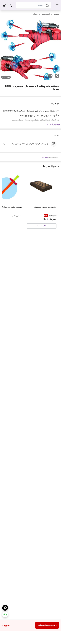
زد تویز (56, 14)
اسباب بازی (46, 14)
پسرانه (35, 14)
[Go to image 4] (2, 77)
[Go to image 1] (8, 77)
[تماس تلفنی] (5, 608)
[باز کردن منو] (56, 5)
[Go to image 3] (4, 77)
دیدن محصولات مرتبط (47, 625)
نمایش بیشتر (55, 124)
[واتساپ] (5, 614)
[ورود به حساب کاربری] (11, 5)
